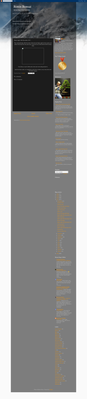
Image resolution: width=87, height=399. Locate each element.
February (60, 249)
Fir (55, 350)
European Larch (58, 346)
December (60, 201)
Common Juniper (58, 343)
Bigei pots (57, 335)
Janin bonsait (59, 269)
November (60, 233)
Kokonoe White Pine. (61, 231)
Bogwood (57, 337)
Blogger (51, 389)
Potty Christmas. (60, 216)
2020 (58, 194)
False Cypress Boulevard (60, 348)
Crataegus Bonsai (60, 259)
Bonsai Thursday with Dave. (62, 117)
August (59, 238)
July (59, 240)
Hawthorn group (58, 353)
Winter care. (60, 211)
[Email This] (28, 73)
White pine (57, 382)
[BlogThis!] (30, 73)
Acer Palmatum (58, 328)
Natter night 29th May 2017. (62, 149)
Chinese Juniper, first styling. (62, 131)
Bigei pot (57, 333)
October (59, 235)
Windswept (57, 384)
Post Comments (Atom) (25, 120)
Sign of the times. (61, 209)
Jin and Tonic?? (59, 310)
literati (56, 366)
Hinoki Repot (59, 280)
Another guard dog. (61, 208)
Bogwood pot (58, 338)
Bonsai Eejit (59, 279)
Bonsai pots (57, 340)
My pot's (57, 371)
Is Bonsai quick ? (61, 224)
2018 (58, 197)
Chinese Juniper (58, 341)
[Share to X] (31, 73)
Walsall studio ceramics (60, 380)
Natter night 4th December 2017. (64, 227)
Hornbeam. (57, 358)
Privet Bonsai (58, 374)
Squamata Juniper (59, 379)
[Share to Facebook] (32, 73)
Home (33, 113)
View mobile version (33, 116)
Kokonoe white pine (59, 362)
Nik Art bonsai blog (60, 318)
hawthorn (57, 351)
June (59, 242)
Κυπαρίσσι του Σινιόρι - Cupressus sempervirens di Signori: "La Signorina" (63, 299)
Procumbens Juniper (59, 376)
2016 (58, 253)
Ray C (64, 38)
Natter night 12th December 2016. (63, 104)
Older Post (49, 113)
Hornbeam (57, 356)
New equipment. (59, 111)
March (59, 247)
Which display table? (60, 142)
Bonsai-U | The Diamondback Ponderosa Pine (62, 289)
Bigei (56, 332)
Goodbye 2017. (60, 202)
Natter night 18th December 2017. (64, 215)
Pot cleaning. (60, 229)
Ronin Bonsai (22, 6)
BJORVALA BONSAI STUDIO (62, 287)
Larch (56, 364)
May (59, 244)
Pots (56, 372)
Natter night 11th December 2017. (64, 222)
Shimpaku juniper (59, 377)
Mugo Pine (57, 367)
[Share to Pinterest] (33, 73)
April (59, 245)
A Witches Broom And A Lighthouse (63, 260)
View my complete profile (60, 52)
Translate (65, 173)
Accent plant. (58, 138)
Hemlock (57, 354)
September (60, 237)
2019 (58, 195)
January (59, 251)
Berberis (57, 330)
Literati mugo (59, 319)
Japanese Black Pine (59, 361)
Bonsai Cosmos (60, 297)
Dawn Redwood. (58, 345)
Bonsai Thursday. (59, 124)
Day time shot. (59, 163)
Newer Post (17, 113)
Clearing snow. (60, 204)
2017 (58, 199)
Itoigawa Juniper (58, 359)
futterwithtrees (59, 309)
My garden (57, 369)
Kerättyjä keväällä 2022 (61, 270)
